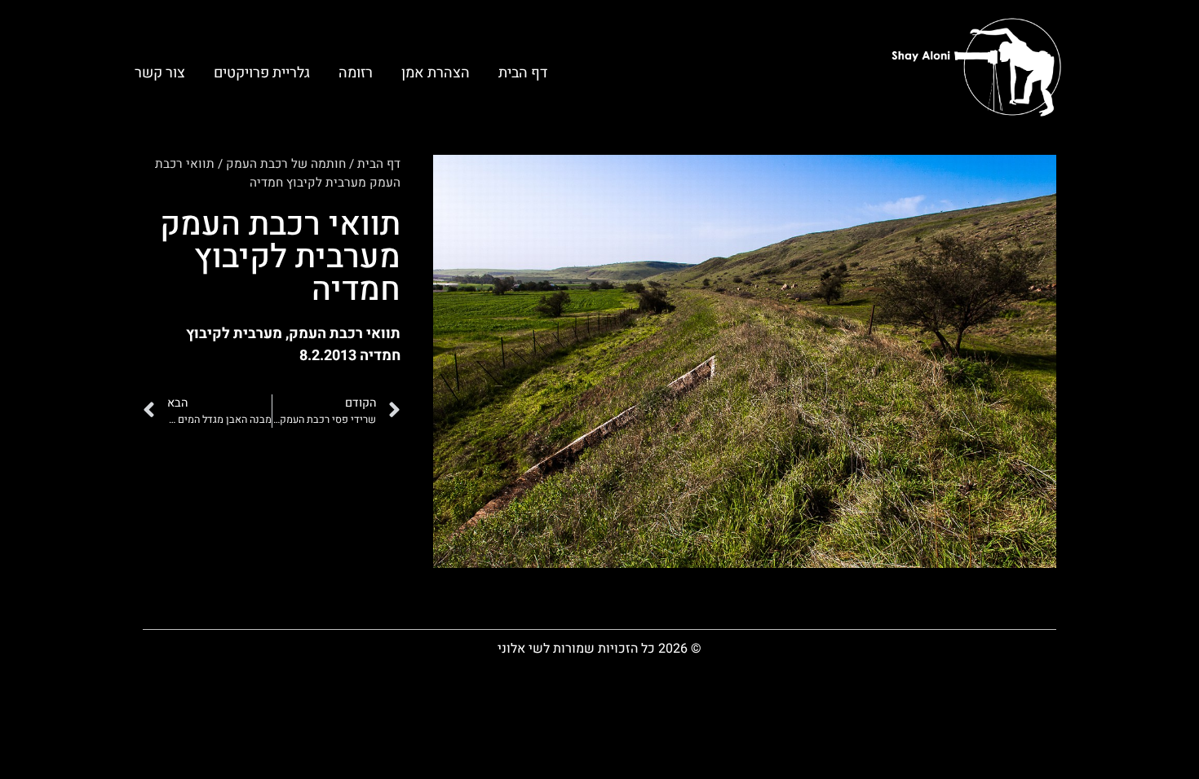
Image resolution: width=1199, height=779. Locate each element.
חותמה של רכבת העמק (286, 164)
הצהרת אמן (435, 73)
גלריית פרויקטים (262, 73)
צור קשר (160, 73)
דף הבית (522, 73)
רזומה (355, 73)
